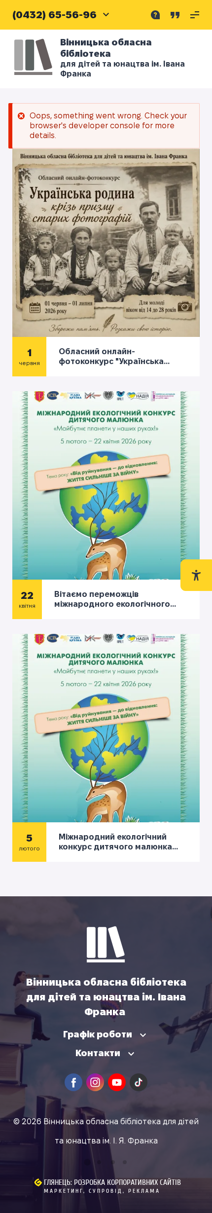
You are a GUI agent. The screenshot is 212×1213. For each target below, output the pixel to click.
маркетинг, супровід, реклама (102, 1190)
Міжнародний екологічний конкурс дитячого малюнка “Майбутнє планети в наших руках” (116, 842)
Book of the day (155, 15)
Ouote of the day (175, 15)
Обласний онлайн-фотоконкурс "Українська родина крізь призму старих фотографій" (117, 357)
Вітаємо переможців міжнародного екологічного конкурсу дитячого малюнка (113, 599)
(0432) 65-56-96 (54, 14)
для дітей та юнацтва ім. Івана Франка (122, 69)
